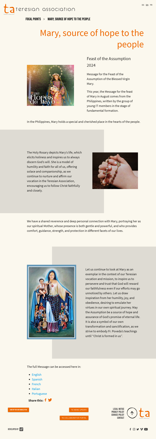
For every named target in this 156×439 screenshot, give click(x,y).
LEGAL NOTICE (118, 409)
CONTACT (120, 418)
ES (143, 5)
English (36, 375)
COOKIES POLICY (117, 415)
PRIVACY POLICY (118, 412)
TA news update (79, 410)
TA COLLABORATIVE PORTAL (74, 418)
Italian (36, 389)
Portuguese (39, 394)
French (36, 384)
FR (151, 5)
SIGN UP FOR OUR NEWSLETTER (18, 410)
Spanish (37, 379)
